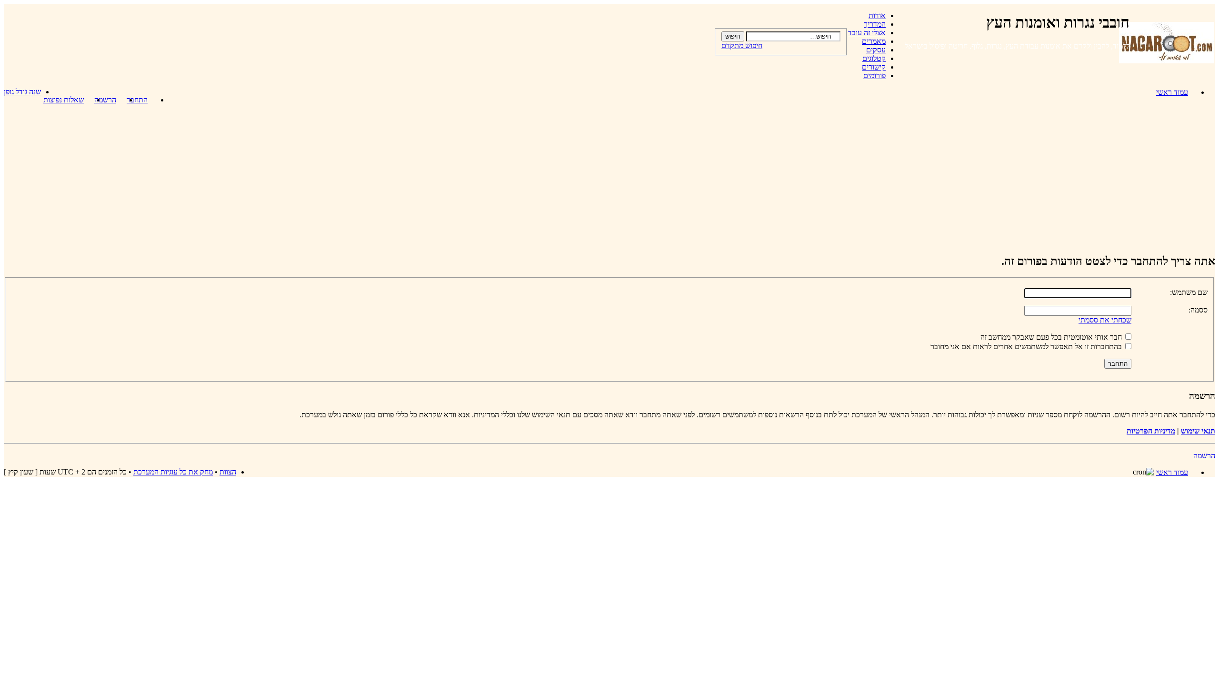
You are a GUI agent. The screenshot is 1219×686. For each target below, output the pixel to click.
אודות (877, 15)
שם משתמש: (1189, 292)
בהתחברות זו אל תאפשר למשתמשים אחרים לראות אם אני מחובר (1027, 347)
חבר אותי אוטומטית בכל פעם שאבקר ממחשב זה (1052, 337)
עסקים (876, 50)
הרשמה (105, 100)
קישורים (874, 67)
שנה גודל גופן (22, 92)
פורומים (874, 75)
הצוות (228, 472)
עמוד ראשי (1172, 92)
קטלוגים (874, 58)
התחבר (137, 100)
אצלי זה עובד (867, 33)
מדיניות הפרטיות (1151, 431)
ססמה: (1198, 310)
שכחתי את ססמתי (1105, 320)
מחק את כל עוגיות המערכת (173, 472)
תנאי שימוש (1198, 431)
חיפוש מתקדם (741, 45)
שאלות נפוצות (63, 100)
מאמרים (874, 41)
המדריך (875, 24)
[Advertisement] (609, 178)
